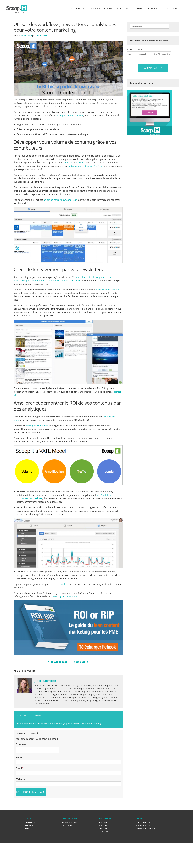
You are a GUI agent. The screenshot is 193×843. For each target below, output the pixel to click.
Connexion (173, 8)
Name (19, 757)
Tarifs (138, 8)
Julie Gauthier (41, 35)
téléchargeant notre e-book (65, 596)
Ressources (154, 8)
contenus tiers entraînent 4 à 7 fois (85, 165)
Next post (79, 661)
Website (20, 778)
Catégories (76, 8)
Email (19, 768)
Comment (21, 744)
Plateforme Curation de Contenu (109, 8)
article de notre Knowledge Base (60, 199)
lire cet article (61, 584)
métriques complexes (37, 425)
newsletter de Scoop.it (107, 289)
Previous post (59, 661)
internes (68, 162)
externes (80, 162)
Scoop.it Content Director (70, 115)
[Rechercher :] (149, 26)
